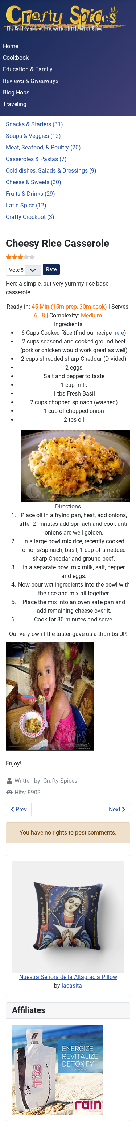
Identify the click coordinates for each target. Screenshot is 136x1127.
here (118, 332)
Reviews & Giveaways (30, 80)
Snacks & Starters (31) (34, 124)
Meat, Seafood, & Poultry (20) (43, 147)
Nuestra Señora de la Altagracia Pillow (68, 977)
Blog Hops (16, 92)
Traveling (14, 104)
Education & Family (28, 69)
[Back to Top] (123, 1113)
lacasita (72, 985)
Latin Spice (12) (26, 205)
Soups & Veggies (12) (33, 135)
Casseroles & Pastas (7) (36, 159)
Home (10, 46)
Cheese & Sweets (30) (33, 182)
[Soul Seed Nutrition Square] (57, 1069)
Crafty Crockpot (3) (30, 217)
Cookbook (16, 57)
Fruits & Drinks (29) (30, 193)
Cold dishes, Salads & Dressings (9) (51, 170)
